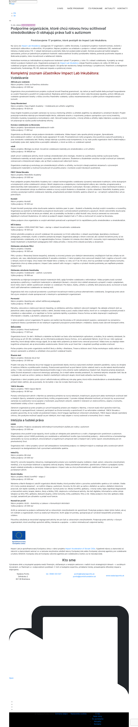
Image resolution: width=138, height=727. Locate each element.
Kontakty (123, 8)
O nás (60, 8)
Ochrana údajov (61, 714)
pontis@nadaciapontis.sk (84, 574)
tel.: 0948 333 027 (53, 574)
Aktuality (110, 8)
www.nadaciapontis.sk (115, 576)
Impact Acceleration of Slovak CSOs (80, 549)
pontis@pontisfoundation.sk (84, 576)
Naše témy (97, 716)
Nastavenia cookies (79, 714)
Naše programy (75, 8)
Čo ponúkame (95, 8)
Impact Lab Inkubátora (31, 46)
